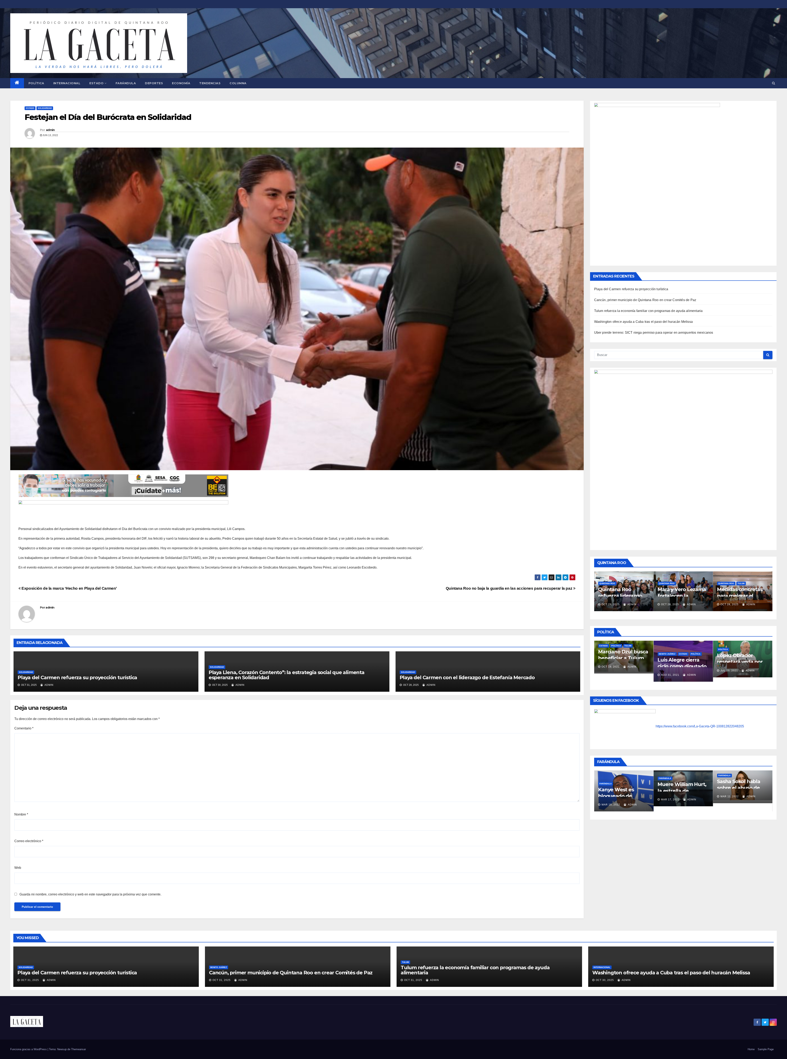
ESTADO (96, 83)
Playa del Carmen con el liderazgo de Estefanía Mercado (467, 677)
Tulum (622, 583)
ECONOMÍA (181, 83)
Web (17, 867)
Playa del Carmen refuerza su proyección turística (77, 677)
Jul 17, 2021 (670, 669)
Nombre (21, 814)
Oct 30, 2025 (605, 980)
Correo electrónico (28, 841)
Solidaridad (45, 108)
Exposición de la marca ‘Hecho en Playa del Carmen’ (69, 588)
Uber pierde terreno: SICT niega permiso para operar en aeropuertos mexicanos (653, 332)
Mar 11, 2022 (611, 796)
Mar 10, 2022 (730, 799)
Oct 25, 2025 (670, 604)
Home (751, 1049)
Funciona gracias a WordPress (29, 1049)
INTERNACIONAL (67, 83)
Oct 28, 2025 (611, 604)
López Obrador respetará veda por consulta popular (621, 661)
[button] (773, 83)
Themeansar (78, 1049)
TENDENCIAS (210, 83)
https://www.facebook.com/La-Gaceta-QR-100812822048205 (700, 726)
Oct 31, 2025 (30, 980)
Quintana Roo (607, 583)
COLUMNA (238, 83)
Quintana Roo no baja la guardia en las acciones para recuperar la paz (509, 588)
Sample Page (766, 1049)
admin (50, 130)
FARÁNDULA (126, 83)
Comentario (23, 728)
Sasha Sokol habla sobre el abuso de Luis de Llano (619, 787)
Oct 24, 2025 (730, 598)
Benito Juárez (218, 967)
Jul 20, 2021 (610, 670)
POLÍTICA (36, 83)
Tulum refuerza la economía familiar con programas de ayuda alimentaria (648, 311)
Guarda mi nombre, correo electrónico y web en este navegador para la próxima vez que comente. (90, 894)
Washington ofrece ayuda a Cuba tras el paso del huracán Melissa (643, 321)
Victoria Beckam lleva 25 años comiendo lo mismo (741, 790)
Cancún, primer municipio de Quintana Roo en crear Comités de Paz (645, 300)
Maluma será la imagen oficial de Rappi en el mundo (681, 796)
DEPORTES (154, 83)
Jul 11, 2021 (729, 667)
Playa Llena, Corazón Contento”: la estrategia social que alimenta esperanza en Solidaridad (286, 674)
